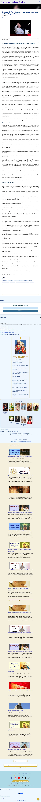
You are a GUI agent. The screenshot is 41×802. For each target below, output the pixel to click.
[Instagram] (15, 777)
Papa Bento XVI (12, 282)
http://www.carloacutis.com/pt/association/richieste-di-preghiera (20, 441)
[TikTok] (29, 777)
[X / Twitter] (22, 777)
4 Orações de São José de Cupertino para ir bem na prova (20, 493)
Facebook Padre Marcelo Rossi (7, 332)
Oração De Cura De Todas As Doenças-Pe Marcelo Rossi (20, 512)
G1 (4, 277)
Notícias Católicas (6, 282)
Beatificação (5, 280)
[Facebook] (12, 777)
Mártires (25, 280)
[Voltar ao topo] (38, 799)
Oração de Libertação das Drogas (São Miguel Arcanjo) (20, 456)
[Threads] (25, 777)
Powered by (18, 315)
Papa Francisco (18, 282)
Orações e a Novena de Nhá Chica (15, 710)
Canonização (10, 280)
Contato (23, 773)
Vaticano (31, 282)
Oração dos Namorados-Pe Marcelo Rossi (17, 749)
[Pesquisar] (26, 2)
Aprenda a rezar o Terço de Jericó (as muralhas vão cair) (20, 475)
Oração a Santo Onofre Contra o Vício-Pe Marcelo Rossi (20, 530)
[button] (2, 18)
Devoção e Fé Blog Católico (14, 2)
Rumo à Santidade (26, 282)
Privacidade (28, 773)
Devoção (15, 280)
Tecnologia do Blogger (21, 800)
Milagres (30, 280)
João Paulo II (21, 280)
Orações (19, 773)
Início (11, 773)
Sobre (15, 773)
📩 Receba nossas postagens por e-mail (20, 781)
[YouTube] (19, 777)
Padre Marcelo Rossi (5, 331)
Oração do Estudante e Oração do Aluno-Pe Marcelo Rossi (20, 569)
